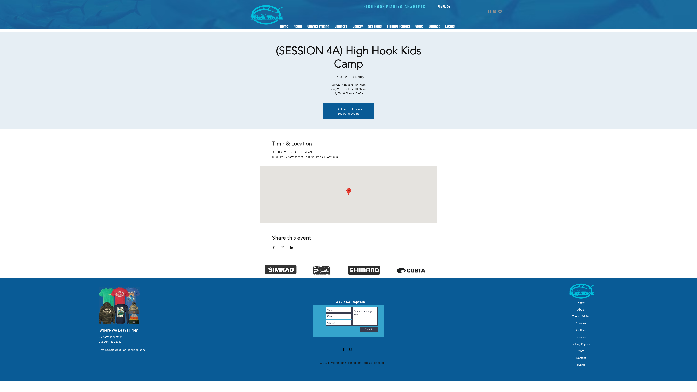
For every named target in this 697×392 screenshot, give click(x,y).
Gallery (581, 330)
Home (581, 303)
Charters (581, 323)
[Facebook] (489, 11)
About (581, 309)
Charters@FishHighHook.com (126, 349)
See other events (349, 113)
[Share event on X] (282, 247)
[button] (341, 26)
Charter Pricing (581, 316)
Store (581, 351)
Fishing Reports (581, 344)
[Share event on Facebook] (274, 247)
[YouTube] (500, 11)
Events (581, 365)
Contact (581, 358)
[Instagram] (494, 11)
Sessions (581, 337)
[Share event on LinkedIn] (291, 247)
